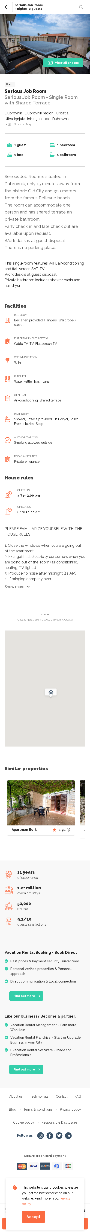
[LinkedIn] (68, 1135)
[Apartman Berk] (41, 802)
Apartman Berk (24, 829)
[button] (48, 7)
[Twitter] (59, 1135)
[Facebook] (49, 1135)
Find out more (24, 996)
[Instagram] (40, 1135)
